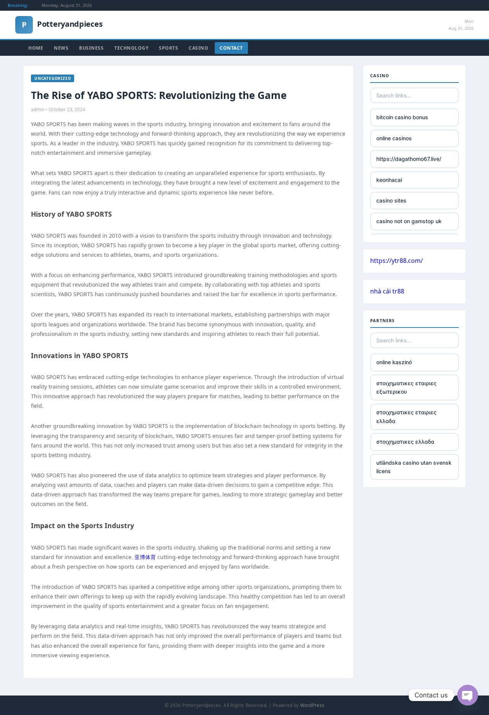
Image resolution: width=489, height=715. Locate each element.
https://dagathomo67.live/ (408, 159)
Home (35, 48)
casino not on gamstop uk (409, 221)
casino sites (391, 200)
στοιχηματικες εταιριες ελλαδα (406, 416)
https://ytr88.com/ (396, 260)
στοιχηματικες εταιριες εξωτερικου (406, 387)
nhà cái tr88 (387, 291)
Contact (231, 48)
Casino (198, 48)
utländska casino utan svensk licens (414, 466)
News (61, 48)
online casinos (394, 138)
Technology (131, 48)
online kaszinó (394, 362)
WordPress (312, 705)
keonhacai (389, 180)
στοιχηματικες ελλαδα (405, 441)
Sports (168, 48)
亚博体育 (145, 557)
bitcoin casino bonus (402, 117)
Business (91, 48)
